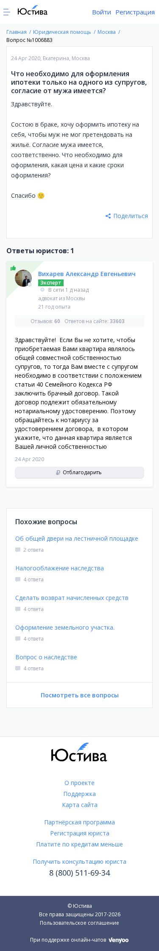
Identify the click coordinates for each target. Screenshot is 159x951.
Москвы (75, 298)
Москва (81, 58)
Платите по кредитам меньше (79, 844)
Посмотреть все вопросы (80, 695)
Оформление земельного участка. (64, 627)
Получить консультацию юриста (79, 861)
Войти (101, 12)
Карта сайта (80, 805)
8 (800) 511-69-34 (79, 873)
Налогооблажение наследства (59, 568)
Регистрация (135, 12)
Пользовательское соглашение (79, 922)
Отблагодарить (81, 472)
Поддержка (79, 794)
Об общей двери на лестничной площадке (76, 538)
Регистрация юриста (79, 833)
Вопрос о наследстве (46, 657)
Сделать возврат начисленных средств (71, 598)
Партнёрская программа (79, 822)
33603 (117, 321)
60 (57, 321)
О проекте (79, 783)
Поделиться (130, 216)
